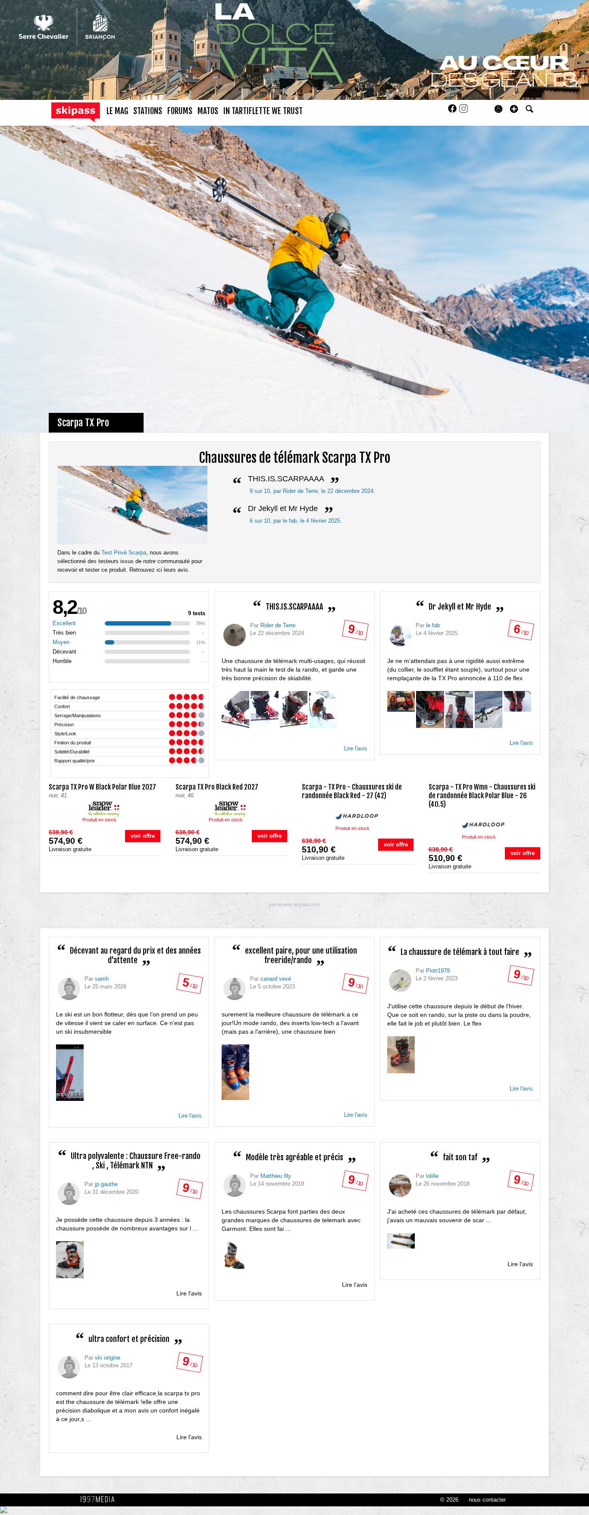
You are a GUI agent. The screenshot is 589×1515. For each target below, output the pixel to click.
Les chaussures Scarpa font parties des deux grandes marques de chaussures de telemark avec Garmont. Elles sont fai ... (291, 1220)
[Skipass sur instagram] (463, 111)
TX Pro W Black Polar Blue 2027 (102, 787)
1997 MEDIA (100, 1499)
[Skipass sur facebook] (453, 111)
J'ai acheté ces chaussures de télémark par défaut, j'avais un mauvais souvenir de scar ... (456, 1216)
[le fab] (400, 635)
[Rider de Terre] (234, 635)
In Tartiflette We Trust (263, 111)
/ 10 (355, 631)
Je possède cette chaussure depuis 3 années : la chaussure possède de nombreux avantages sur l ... (127, 1224)
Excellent (64, 623)
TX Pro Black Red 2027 (216, 787)
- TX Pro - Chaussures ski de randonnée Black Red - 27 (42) (352, 791)
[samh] (69, 989)
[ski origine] (69, 1367)
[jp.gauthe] (69, 1194)
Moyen (61, 642)
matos (207, 111)
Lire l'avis (355, 748)
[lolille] (400, 1185)
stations (147, 111)
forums (179, 111)
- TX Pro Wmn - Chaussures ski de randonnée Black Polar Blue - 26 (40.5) (482, 796)
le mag (117, 111)
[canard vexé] (234, 989)
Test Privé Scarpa (123, 552)
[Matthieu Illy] (234, 1185)
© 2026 (449, 1499)
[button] (514, 109)
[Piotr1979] (400, 981)
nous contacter (487, 1499)
